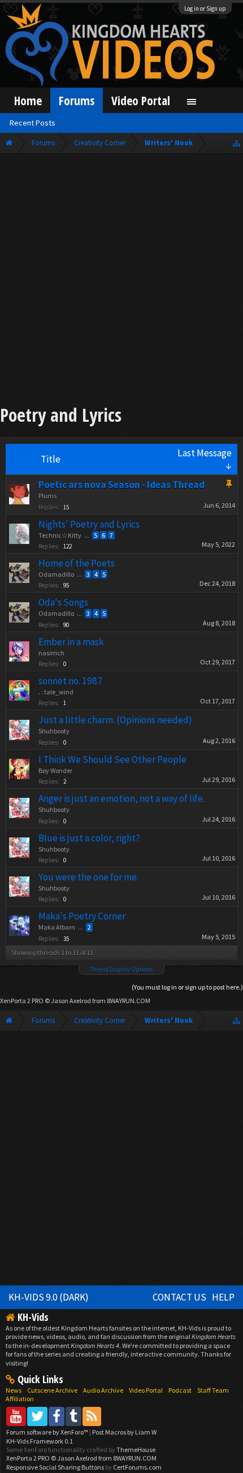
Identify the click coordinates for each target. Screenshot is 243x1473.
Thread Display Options (121, 969)
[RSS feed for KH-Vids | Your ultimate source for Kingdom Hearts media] (91, 1416)
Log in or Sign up (205, 8)
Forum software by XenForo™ (47, 1432)
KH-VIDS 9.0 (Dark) (48, 1297)
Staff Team (213, 1390)
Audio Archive (103, 1390)
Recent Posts (32, 123)
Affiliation (20, 1398)
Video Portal (140, 100)
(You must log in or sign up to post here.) (187, 987)
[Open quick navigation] (236, 142)
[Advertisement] (121, 281)
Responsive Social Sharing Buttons (55, 1467)
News (13, 1390)
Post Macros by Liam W (124, 1432)
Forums (76, 100)
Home (28, 100)
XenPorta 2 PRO (22, 1000)
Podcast (180, 1390)
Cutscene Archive (52, 1390)
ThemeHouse (135, 1449)
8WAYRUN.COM (128, 1000)
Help (223, 1297)
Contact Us (179, 1297)
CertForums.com (137, 1467)
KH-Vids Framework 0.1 (39, 1441)
